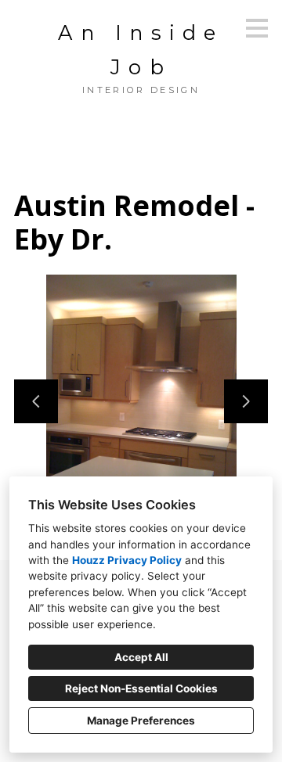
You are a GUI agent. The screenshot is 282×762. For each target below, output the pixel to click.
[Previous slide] (36, 401)
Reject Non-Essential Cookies (141, 688)
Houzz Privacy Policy (127, 560)
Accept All (141, 657)
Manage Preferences (141, 720)
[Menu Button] (257, 28)
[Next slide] (246, 401)
